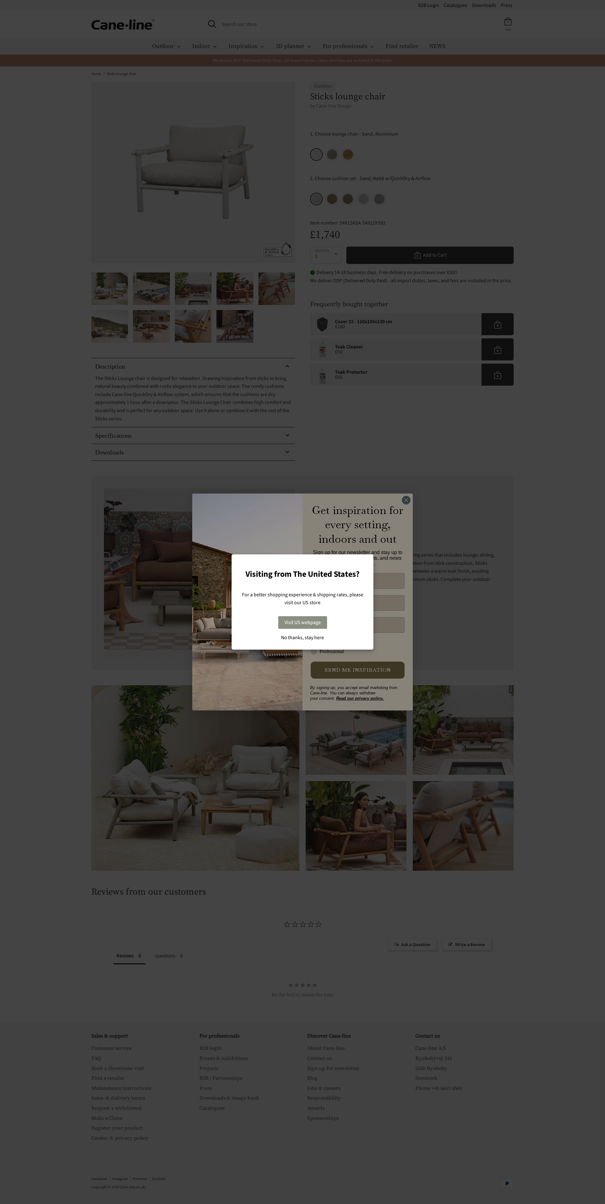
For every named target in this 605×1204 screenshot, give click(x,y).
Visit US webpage (303, 622)
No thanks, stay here (302, 637)
